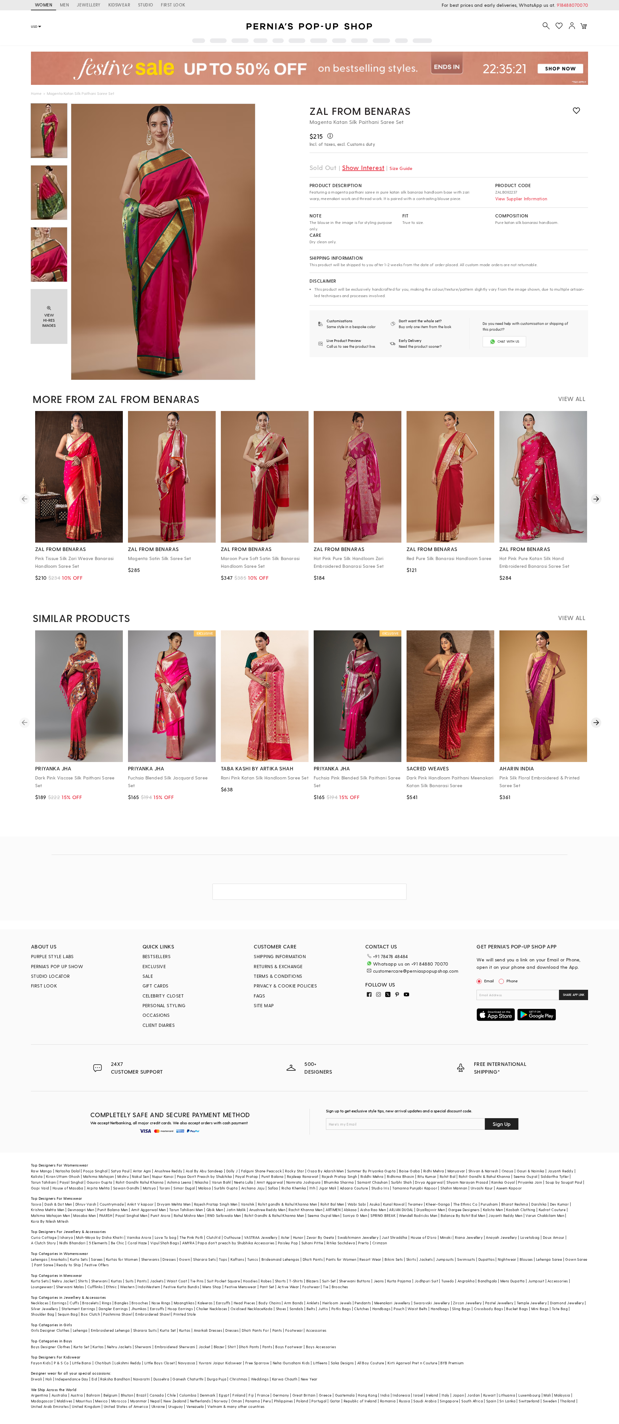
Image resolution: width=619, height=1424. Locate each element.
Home (36, 93)
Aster (285, 1237)
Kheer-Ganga (438, 1204)
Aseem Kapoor (509, 1188)
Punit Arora (160, 1215)
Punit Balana (272, 1176)
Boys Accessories (321, 1347)
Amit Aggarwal (270, 1182)
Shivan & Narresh (483, 1171)
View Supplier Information (521, 198)
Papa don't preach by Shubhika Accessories (236, 1243)
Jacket (204, 1347)
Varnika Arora (139, 1237)
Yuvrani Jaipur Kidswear (220, 1363)
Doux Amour (554, 1237)
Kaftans (237, 1259)
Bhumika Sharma (339, 1182)
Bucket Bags (517, 1309)
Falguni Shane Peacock (261, 1171)
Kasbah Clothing (520, 1210)
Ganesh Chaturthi (187, 1379)
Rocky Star (294, 1171)
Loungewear (42, 1287)
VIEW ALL (571, 398)
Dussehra (161, 1379)
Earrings (59, 1303)
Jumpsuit (536, 1281)
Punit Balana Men (112, 1210)
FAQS (259, 995)
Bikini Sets (394, 1259)
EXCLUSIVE (154, 966)
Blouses (526, 1259)
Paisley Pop (288, 1243)
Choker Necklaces (211, 1309)
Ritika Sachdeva (341, 1243)
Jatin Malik (236, 1210)
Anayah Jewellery (501, 1237)
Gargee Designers (463, 1210)
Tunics (252, 1259)
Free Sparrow (257, 1363)
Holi (48, 1379)
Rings (106, 1303)
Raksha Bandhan (115, 1379)
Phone (512, 980)
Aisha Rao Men (373, 1210)
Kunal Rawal (393, 1204)
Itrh (313, 1188)
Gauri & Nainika (531, 1171)
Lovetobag (530, 1237)
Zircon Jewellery (467, 1303)
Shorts (280, 1281)
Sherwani (99, 1281)
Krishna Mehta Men (47, 1210)
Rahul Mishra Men (189, 1215)
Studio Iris (380, 1188)
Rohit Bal (448, 1176)
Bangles (121, 1303)
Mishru (123, 1176)
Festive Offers (96, 1265)
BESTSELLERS (156, 956)
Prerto (363, 1243)
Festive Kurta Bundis (181, 1287)
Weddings (260, 1379)
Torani (164, 1188)
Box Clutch (90, 1314)
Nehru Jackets (119, 1347)
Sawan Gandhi (126, 1188)
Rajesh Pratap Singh (339, 1176)
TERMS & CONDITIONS (278, 976)
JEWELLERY (89, 4)
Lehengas (39, 1259)
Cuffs (74, 1303)
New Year (309, 1379)
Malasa (204, 1188)
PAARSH (105, 1215)
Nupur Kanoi (162, 1176)
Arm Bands (293, 1303)
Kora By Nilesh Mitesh (49, 1221)
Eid (94, 1379)
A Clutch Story (43, 1243)
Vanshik (248, 1204)
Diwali (36, 1379)
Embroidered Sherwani (175, 1347)
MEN (64, 4)
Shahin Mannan (453, 1188)
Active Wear (288, 1287)
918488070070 (572, 5)
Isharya (66, 1237)
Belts (311, 1309)
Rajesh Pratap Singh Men (216, 1204)
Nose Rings (161, 1303)
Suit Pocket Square (223, 1281)
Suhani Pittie (312, 1243)
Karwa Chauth (285, 1379)
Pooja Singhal (95, 1171)
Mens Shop (211, 1287)
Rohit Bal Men (332, 1204)
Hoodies (250, 1281)
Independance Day (71, 1379)
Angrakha (466, 1281)
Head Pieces (244, 1303)
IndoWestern (149, 1287)
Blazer (219, 1347)
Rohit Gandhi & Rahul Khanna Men (274, 1215)
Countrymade (112, 1204)
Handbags (381, 1309)
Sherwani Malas (70, 1287)
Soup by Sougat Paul (563, 1182)
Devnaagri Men (81, 1210)
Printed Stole (184, 1314)
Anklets (313, 1303)
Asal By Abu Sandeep (204, 1171)
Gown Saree (576, 1259)
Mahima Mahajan (98, 1176)
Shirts (83, 1281)
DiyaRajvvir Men (431, 1210)
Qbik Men (214, 1210)
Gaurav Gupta (100, 1182)
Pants (142, 1281)
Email (489, 980)
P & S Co (61, 1363)
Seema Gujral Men (323, 1215)
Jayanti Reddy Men (505, 1215)
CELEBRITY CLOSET (163, 995)
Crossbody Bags (488, 1309)
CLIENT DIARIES (158, 1025)
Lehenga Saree (549, 1259)
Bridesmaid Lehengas (280, 1259)
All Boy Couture (370, 1363)
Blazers (312, 1281)
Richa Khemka (293, 1188)
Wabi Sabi (357, 1204)
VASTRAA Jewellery (261, 1237)
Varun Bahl (221, 1182)
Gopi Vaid (40, 1188)
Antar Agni (142, 1171)
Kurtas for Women (122, 1259)
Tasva (36, 1204)
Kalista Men (493, 1210)
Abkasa (350, 1210)
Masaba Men (84, 1215)
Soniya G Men (355, 1215)
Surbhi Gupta (226, 1188)
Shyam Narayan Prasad (467, 1182)
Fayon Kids (41, 1363)
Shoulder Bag (42, 1314)
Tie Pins (196, 1281)
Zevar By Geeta (320, 1237)
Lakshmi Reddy (127, 1363)
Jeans (379, 1281)
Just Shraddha (394, 1237)
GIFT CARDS (155, 985)
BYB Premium (452, 1363)
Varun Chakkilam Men (545, 1215)
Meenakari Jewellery (392, 1303)
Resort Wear (370, 1259)
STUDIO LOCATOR (50, 976)
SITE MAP (264, 1005)
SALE (147, 976)
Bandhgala (487, 1281)
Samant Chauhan (372, 1182)
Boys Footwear (288, 1347)
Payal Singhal (71, 1182)
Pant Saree (43, 1265)
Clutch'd (213, 1237)
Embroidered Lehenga (110, 1330)
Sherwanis (150, 1259)
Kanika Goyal (503, 1182)
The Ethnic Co (465, 1204)
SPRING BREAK (383, 1215)
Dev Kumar (559, 1204)
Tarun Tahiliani (43, 1182)
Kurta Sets (79, 1259)
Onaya (508, 1171)
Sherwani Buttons (354, 1281)
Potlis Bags (341, 1309)
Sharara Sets (204, 1259)
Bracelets (90, 1303)
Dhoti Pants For (255, 1330)
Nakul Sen (140, 1176)
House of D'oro (424, 1237)
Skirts (411, 1259)
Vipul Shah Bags (164, 1243)
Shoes (281, 1309)
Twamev (415, 1204)
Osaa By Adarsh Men (325, 1171)
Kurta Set (168, 1330)
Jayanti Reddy (560, 1171)
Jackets (426, 1259)
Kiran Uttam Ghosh (63, 1176)
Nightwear (507, 1259)
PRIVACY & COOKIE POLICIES (285, 985)
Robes (266, 1281)
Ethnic (111, 1287)
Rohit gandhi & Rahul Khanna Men (287, 1204)
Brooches (340, 1287)
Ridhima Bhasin (400, 1176)
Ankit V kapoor (140, 1204)
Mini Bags (540, 1309)
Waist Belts (417, 1309)
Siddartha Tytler (555, 1176)
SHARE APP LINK (574, 995)
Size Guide (400, 168)
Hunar (298, 1237)
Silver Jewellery (44, 1309)
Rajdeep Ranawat (303, 1176)
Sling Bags (461, 1309)
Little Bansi (82, 1363)
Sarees (97, 1259)
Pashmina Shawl (117, 1314)
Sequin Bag (68, 1314)
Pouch (399, 1309)
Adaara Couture (354, 1188)
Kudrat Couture (552, 1210)
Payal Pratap (246, 1176)
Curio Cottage (43, 1237)
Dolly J (232, 1171)
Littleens (320, 1363)
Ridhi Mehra (433, 1171)
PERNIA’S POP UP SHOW (57, 966)
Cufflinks (95, 1287)
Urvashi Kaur (482, 1188)
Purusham (489, 1204)
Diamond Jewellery (567, 1303)
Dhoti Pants (313, 1259)
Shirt (232, 1347)
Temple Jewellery (532, 1303)
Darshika (538, 1204)
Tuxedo (447, 1281)
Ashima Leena (179, 1182)
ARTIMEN (333, 1210)
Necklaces (40, 1303)
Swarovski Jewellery (432, 1303)
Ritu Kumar (427, 1176)
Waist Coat (177, 1281)
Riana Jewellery (469, 1237)
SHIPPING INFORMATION (280, 956)
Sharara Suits (145, 1330)
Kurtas (116, 1281)
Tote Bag (560, 1309)
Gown (184, 1259)
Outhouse (232, 1237)
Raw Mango (41, 1171)
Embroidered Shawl (152, 1314)
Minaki (446, 1237)
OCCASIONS (156, 1015)
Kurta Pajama (399, 1281)
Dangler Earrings (113, 1309)
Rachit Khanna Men (305, 1210)
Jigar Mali (328, 1188)
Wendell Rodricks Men (418, 1215)
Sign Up (502, 1124)
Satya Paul (120, 1171)
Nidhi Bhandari (72, 1243)
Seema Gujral (525, 1176)
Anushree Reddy (168, 1171)
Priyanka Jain (530, 1182)
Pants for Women (341, 1259)
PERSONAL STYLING (163, 1005)
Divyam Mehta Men (174, 1204)
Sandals (296, 1309)
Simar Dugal (184, 1188)
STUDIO (145, 4)
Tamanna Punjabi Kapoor (414, 1188)
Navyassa (186, 1363)
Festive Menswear (240, 1287)
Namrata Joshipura (303, 1182)
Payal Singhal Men (131, 1215)
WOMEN (43, 4)
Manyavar (456, 1171)
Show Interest (363, 167)
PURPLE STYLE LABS (52, 956)
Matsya (149, 1188)
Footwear (311, 1287)
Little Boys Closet (159, 1363)
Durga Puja (216, 1379)
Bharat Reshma (514, 1204)
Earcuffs (223, 1303)
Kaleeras (205, 1303)
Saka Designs (342, 1363)
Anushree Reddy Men (267, 1210)
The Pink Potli (191, 1237)
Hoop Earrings (180, 1309)
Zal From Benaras (360, 111)
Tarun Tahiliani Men (186, 1210)
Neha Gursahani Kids (291, 1363)
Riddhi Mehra (372, 1176)
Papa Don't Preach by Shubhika (204, 1176)
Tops (223, 1259)
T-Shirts (296, 1281)
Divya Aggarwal (429, 1182)
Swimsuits (466, 1259)
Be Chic (117, 1243)
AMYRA (188, 1243)
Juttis (323, 1309)
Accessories (557, 1281)
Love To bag (165, 1237)
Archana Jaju (253, 1188)
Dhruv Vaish (85, 1204)
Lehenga (80, 1330)
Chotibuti (103, 1363)
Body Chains (270, 1303)
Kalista (37, 1176)
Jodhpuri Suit (426, 1281)
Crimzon (379, 1243)
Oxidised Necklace (247, 1309)
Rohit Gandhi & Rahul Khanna (484, 1176)
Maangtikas (184, 1303)
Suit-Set (329, 1281)
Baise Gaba (409, 1171)
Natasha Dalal (67, 1171)
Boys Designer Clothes (50, 1347)
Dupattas (486, 1259)
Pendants (363, 1303)
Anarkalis (59, 1259)
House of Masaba (68, 1188)
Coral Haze (137, 1243)
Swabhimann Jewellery (358, 1237)
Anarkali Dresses (208, 1330)
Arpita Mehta (98, 1188)
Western (127, 1287)
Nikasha (202, 1182)
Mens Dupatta (512, 1281)
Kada (268, 1309)
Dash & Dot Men (58, 1204)
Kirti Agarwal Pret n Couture (412, 1363)
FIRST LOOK (173, 4)
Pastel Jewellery (499, 1303)
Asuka (374, 1204)
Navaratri (141, 1379)
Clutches (361, 1309)
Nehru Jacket (63, 1281)
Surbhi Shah (401, 1182)
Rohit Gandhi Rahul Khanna (140, 1182)
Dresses (169, 1259)
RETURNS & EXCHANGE (278, 966)
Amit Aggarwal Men (148, 1210)
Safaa (273, 1188)
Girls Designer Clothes (50, 1330)
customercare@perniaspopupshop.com (415, 971)
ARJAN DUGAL (401, 1210)
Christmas (239, 1379)
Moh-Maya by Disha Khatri (99, 1237)
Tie (325, 1287)
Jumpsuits (445, 1259)
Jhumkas (139, 1309)
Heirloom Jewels (336, 1303)
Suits (129, 1281)
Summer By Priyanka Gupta (371, 1171)
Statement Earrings (78, 1309)
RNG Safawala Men (224, 1215)
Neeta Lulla (243, 1182)
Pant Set (267, 1287)
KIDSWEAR (119, 4)
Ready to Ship (68, 1265)
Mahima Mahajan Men (50, 1215)
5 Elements (98, 1243)
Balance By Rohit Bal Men (463, 1215)
